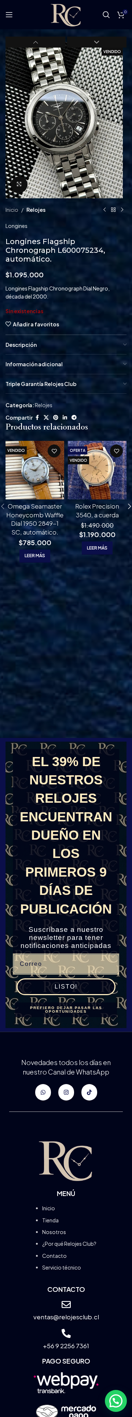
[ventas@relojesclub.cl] (66, 1304)
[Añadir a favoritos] (54, 451)
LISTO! (66, 986)
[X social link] (46, 417)
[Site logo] (66, 14)
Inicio (12, 209)
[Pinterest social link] (55, 417)
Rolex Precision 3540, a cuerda (97, 510)
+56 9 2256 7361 (66, 1346)
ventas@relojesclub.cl (66, 1317)
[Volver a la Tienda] (113, 210)
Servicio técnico (61, 1267)
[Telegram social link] (74, 417)
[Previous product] (104, 210)
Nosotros (54, 1232)
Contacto (54, 1255)
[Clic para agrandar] (19, 184)
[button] (13, 120)
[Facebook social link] (37, 417)
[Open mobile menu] (9, 14)
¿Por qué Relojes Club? (69, 1243)
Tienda (50, 1220)
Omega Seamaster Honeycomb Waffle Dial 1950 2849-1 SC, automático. (34, 519)
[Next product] (122, 210)
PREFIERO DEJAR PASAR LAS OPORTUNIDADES (66, 1009)
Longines (16, 225)
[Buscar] (106, 14)
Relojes (35, 209)
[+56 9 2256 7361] (66, 1333)
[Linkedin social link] (64, 417)
